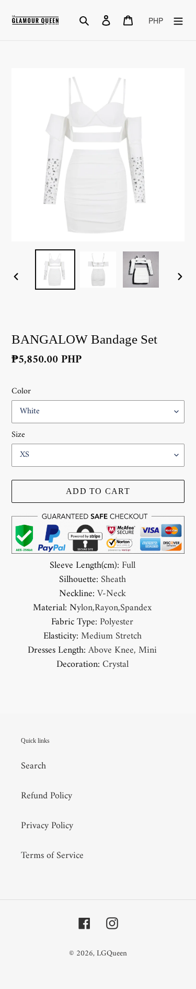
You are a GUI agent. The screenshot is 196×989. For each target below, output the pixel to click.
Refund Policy (46, 796)
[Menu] (178, 20)
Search (33, 766)
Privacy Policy (47, 826)
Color (21, 391)
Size (18, 434)
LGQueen (112, 954)
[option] (55, 269)
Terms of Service (52, 856)
